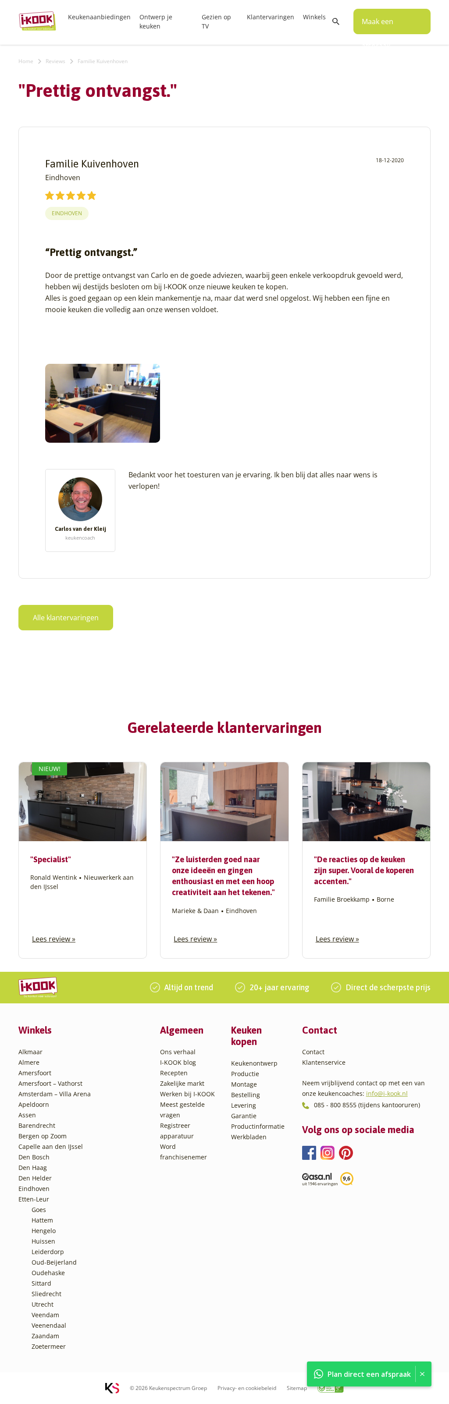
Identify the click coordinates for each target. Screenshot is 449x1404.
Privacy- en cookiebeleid (246, 1388)
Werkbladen (249, 1137)
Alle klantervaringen (66, 617)
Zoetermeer (49, 1346)
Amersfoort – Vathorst (50, 1083)
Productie (245, 1074)
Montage (244, 1084)
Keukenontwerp (254, 1063)
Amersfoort (34, 1073)
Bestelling (245, 1095)
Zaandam (45, 1336)
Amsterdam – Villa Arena (54, 1094)
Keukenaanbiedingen (99, 17)
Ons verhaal (178, 1052)
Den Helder (35, 1178)
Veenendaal (49, 1325)
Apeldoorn (33, 1104)
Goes (39, 1209)
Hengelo (44, 1230)
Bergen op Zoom (42, 1136)
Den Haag (32, 1167)
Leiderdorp (48, 1252)
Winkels (314, 17)
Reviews (55, 61)
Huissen (43, 1241)
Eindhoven (67, 213)
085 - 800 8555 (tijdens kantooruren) (367, 1105)
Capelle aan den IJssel (50, 1146)
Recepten (174, 1073)
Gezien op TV (216, 21)
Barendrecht (36, 1125)
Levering (243, 1105)
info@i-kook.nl (387, 1093)
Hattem (42, 1220)
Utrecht (42, 1304)
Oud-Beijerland (54, 1262)
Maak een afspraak (377, 25)
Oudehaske (48, 1273)
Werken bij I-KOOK (187, 1094)
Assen (27, 1115)
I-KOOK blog (178, 1062)
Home (25, 61)
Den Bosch (34, 1157)
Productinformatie (258, 1126)
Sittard (41, 1283)
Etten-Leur (33, 1199)
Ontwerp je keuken (155, 21)
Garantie (244, 1116)
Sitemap (297, 1388)
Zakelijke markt (182, 1083)
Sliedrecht (46, 1294)
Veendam (45, 1315)
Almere (28, 1062)
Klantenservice (324, 1062)
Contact (313, 1052)
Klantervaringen (270, 17)
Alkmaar (30, 1052)
